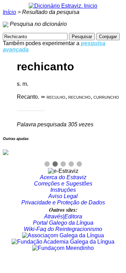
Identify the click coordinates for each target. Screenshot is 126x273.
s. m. (22, 84)
